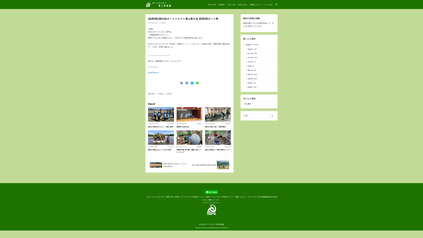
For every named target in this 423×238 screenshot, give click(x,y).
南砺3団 (250, 49)
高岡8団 (250, 83)
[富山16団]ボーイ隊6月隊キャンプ (217, 150)
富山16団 (250, 57)
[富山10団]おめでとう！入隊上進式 (160, 127)
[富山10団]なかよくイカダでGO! (160, 150)
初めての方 (212, 4)
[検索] (276, 4)
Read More (152, 72)
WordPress (225, 228)
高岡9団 (169, 93)
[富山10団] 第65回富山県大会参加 (204, 165)
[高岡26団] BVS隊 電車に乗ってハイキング (189, 151)
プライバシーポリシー (211, 202)
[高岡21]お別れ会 (183, 127)
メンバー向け (268, 4)
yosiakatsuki (210, 228)
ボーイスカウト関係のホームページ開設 (225, 197)
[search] (272, 116)
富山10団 (250, 53)
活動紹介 (222, 4)
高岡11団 (250, 70)
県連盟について (255, 4)
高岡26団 (250, 79)
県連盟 (250, 66)
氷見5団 (250, 62)
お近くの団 (231, 4)
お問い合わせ (242, 4)
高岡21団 (250, 74)
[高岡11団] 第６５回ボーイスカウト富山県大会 (175, 164)
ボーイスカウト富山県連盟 (214, 224)
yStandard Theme (200, 228)
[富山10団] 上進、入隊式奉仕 (215, 127)
